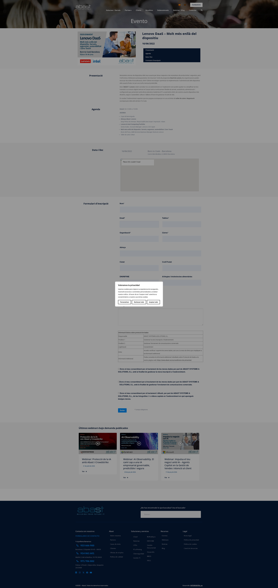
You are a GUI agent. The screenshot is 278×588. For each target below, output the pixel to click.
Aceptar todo (153, 302)
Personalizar (124, 302)
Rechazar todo (139, 302)
